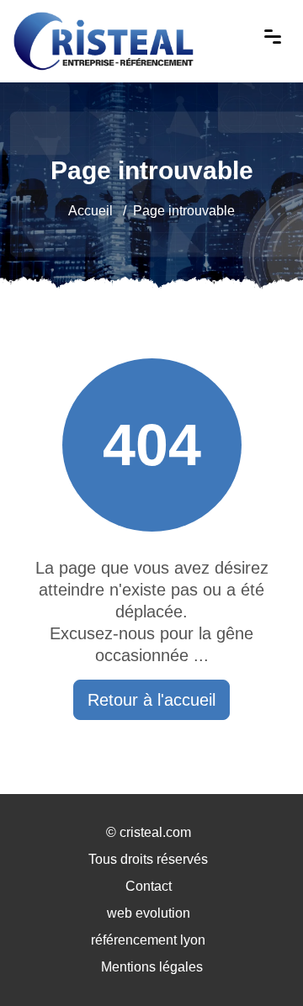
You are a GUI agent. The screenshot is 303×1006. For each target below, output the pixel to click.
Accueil (90, 211)
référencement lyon (148, 940)
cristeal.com (155, 832)
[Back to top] (257, 960)
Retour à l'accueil (151, 700)
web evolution (148, 913)
